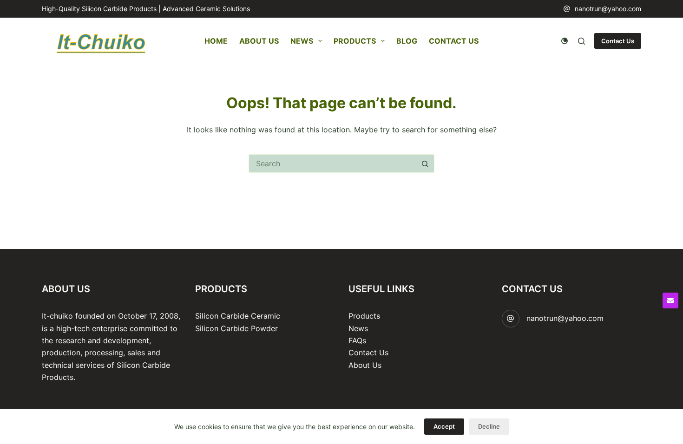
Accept (444, 426)
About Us (259, 41)
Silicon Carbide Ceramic (237, 315)
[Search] (581, 41)
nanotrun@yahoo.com (608, 9)
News (301, 41)
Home (216, 41)
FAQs (357, 340)
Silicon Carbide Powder (236, 328)
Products (355, 41)
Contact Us (454, 41)
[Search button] (425, 163)
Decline (489, 426)
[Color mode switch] (564, 41)
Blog (406, 41)
